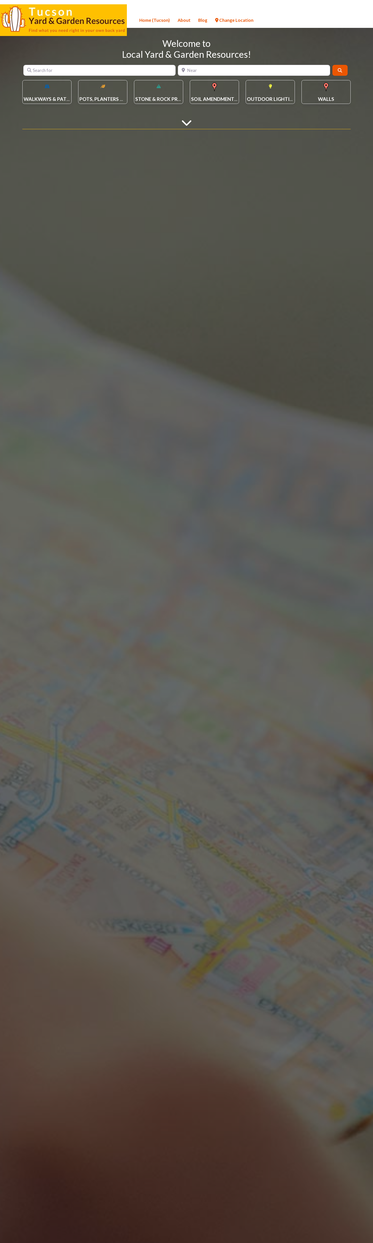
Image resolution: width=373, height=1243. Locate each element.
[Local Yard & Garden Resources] (63, 19)
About (184, 20)
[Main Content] (186, 122)
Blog (202, 20)
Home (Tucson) (154, 20)
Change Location (235, 20)
